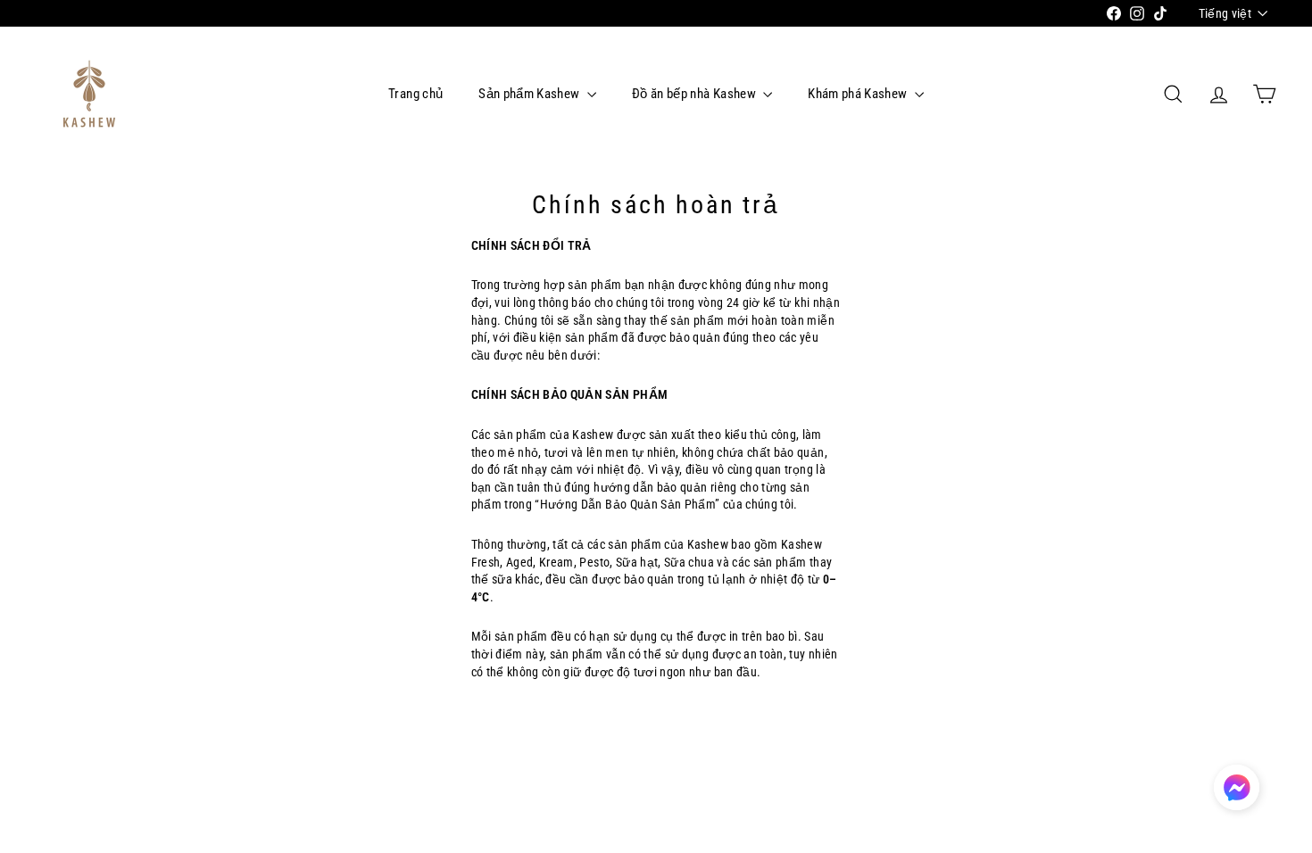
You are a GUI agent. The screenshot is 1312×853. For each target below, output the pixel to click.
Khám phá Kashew (859, 94)
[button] (1236, 787)
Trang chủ (415, 94)
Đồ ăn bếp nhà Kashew (695, 94)
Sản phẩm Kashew (530, 94)
